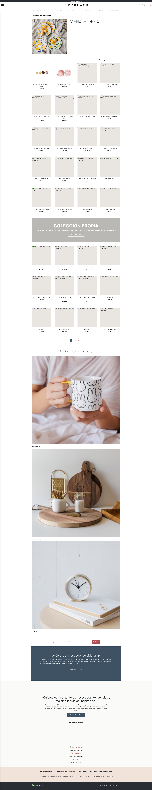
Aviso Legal (93, 771)
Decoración (87, 10)
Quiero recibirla (76, 715)
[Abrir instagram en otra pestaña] (76, 727)
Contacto (72, 771)
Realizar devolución (69, 776)
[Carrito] (147, 5)
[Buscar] (140, 5)
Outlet (101, 10)
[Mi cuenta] (142, 5)
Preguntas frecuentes (46, 771)
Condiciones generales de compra (50, 776)
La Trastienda (114, 10)
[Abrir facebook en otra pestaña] (67, 727)
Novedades (58, 10)
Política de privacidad (105, 771)
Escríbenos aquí (76, 670)
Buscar (95, 642)
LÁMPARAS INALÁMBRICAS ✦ (40, 10)
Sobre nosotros (82, 771)
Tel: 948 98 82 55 (61, 771)
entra (80, 1)
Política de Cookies (84, 776)
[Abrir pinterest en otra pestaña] (84, 727)
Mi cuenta (109, 776)
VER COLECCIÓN (76, 234)
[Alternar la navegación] (2, 4)
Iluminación (72, 10)
